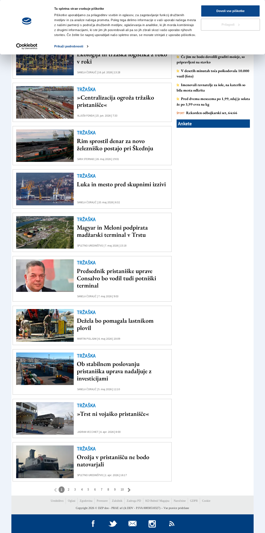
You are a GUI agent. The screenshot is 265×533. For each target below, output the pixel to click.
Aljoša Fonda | (86, 115)
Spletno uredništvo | (90, 245)
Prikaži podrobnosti (68, 46)
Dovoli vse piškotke (230, 11)
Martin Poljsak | (87, 338)
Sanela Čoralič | (87, 72)
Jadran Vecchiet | (88, 432)
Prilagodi (228, 24)
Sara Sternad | (86, 159)
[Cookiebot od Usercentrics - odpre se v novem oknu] (27, 46)
